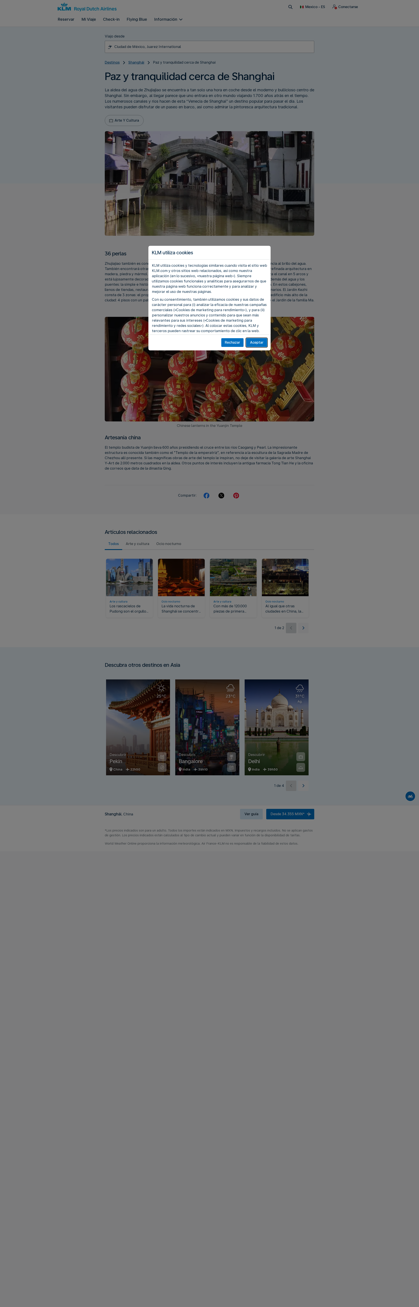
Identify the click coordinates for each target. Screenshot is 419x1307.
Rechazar (232, 342)
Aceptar (256, 342)
